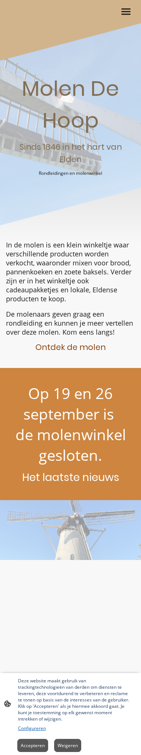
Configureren (32, 728)
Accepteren (33, 745)
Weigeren (68, 745)
